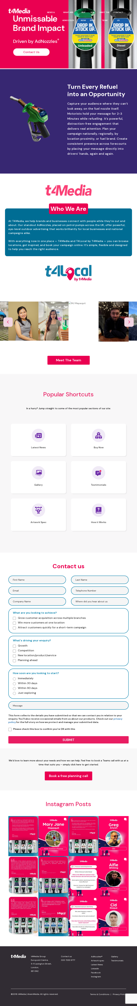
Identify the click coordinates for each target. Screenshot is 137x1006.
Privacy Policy (119, 994)
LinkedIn (95, 968)
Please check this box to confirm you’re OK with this (44, 728)
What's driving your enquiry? (32, 640)
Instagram (96, 976)
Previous (8, 322)
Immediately (25, 678)
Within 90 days (27, 688)
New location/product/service (36, 655)
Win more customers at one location (41, 622)
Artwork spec (97, 960)
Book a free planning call (68, 776)
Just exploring (26, 693)
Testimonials (117, 960)
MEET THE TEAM (104, 16)
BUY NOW (83, 16)
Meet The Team (68, 360)
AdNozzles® (96, 956)
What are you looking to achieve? (35, 612)
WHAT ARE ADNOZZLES (68, 16)
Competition (25, 650)
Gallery (114, 956)
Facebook (96, 972)
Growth (22, 645)
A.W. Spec (92, 16)
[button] (23, 836)
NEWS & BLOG (51, 16)
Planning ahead (27, 660)
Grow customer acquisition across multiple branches (51, 618)
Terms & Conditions (99, 994)
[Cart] (127, 19)
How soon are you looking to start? (36, 673)
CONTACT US (118, 16)
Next (129, 322)
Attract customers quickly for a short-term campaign (51, 627)
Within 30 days (27, 683)
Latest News (97, 964)
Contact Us (31, 52)
